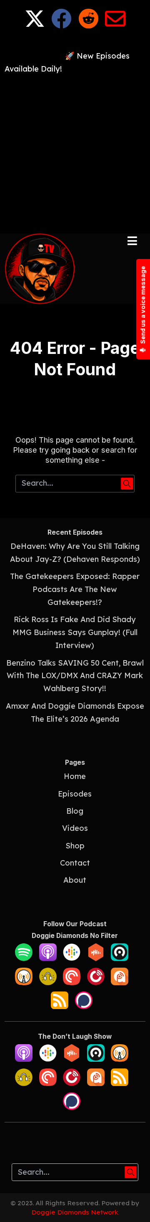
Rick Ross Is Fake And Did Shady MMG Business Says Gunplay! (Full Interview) (75, 632)
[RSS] (59, 1006)
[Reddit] (88, 25)
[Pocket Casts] (71, 982)
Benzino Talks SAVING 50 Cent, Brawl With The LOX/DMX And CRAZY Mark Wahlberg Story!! (75, 676)
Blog (74, 811)
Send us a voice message (142, 305)
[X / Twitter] (35, 25)
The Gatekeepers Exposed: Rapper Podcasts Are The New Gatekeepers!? (75, 589)
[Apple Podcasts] (48, 958)
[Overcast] (23, 982)
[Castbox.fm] (96, 958)
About (74, 880)
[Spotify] (23, 958)
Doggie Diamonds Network (74, 1212)
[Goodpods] (48, 982)
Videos (75, 828)
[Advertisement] (75, 151)
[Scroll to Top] (134, 1206)
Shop (75, 846)
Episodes (75, 794)
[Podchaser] (83, 1006)
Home (75, 776)
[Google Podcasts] (71, 958)
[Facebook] (61, 25)
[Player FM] (96, 982)
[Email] (115, 25)
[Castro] (119, 958)
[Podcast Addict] (119, 982)
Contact (75, 863)
